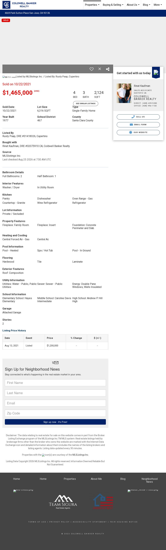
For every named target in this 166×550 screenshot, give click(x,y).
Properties (92, 6)
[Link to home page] (21, 5)
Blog (147, 6)
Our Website (140, 132)
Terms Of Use (37, 522)
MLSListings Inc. (80, 454)
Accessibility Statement (90, 522)
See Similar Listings (85, 104)
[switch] (92, 69)
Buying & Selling (113, 6)
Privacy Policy (59, 522)
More (158, 6)
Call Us (140, 117)
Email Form (140, 125)
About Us (133, 6)
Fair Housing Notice (124, 522)
